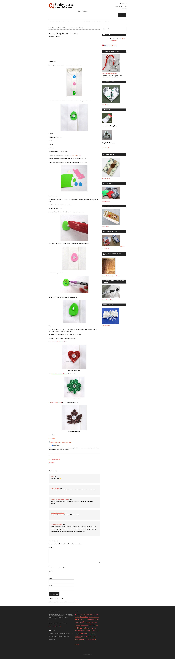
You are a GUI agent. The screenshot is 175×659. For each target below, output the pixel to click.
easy (81, 619)
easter (60, 449)
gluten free (95, 622)
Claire (52, 476)
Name (50, 571)
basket (91, 614)
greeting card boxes (84, 625)
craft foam (56, 449)
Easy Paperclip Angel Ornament (109, 73)
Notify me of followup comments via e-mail (59, 567)
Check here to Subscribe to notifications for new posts (62, 602)
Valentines (93, 639)
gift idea (85, 622)
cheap (78, 617)
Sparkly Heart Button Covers (57, 341)
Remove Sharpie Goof (107, 299)
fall (87, 619)
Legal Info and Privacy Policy (55, 626)
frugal (95, 619)
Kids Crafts (76, 448)
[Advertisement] (59, 49)
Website (51, 586)
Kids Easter (81, 448)
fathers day (91, 619)
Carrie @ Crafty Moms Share (57, 513)
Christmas (84, 617)
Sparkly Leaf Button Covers (55, 402)
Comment (51, 547)
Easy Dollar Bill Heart (108, 143)
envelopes (85, 619)
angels (88, 614)
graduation (77, 625)
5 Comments (57, 36)
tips (83, 639)
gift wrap (90, 622)
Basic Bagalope (105, 226)
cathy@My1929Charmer (56, 524)
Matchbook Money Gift (109, 126)
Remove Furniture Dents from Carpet (110, 276)
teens (95, 636)
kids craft (82, 628)
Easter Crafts (65, 448)
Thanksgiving (78, 639)
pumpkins (90, 633)
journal (97, 625)
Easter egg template (76, 155)
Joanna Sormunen (55, 488)
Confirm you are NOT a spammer (57, 598)
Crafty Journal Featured (54, 459)
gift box (80, 622)
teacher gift (91, 636)
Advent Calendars (84, 614)
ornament (85, 630)
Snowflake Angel (106, 325)
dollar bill (97, 617)
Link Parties (51, 462)
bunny (94, 614)
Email (50, 578)
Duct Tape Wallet (106, 201)
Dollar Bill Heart (105, 104)
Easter (60, 448)
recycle (78, 637)
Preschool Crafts (87, 448)
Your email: (123, 8)
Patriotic (77, 633)
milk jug (87, 628)
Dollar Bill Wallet (106, 178)
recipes (93, 633)
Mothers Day (79, 630)
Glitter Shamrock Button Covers (58, 373)
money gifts (93, 628)
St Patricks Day (84, 636)
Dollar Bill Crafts (106, 148)
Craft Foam (56, 448)
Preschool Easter (95, 448)
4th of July (77, 614)
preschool (67, 449)
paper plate (97, 630)
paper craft (91, 630)
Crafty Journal (62, 6)
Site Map (77, 644)
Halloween (92, 625)
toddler (87, 639)
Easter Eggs (70, 448)
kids (63, 449)
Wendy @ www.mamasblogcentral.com (60, 499)
